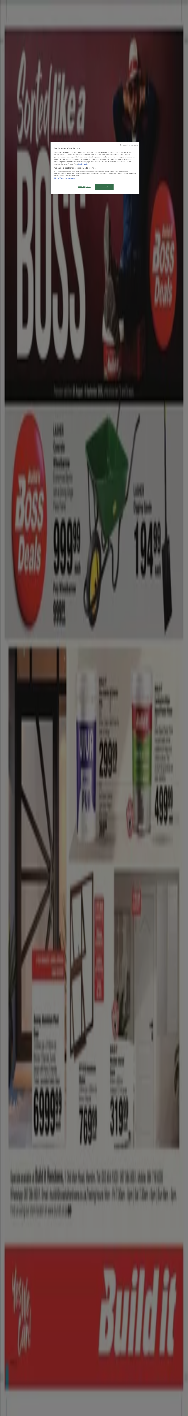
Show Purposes (84, 187)
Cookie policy (83, 164)
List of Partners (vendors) (64, 178)
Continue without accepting (129, 145)
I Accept (104, 187)
